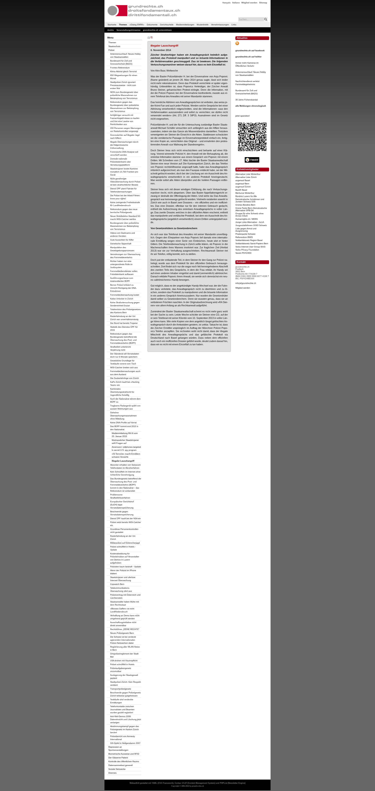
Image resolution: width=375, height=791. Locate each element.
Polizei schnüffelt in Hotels (122, 664)
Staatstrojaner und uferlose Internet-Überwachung (122, 579)
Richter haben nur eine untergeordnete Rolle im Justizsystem (121, 264)
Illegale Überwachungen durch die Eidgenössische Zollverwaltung (124, 145)
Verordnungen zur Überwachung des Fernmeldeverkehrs (125, 256)
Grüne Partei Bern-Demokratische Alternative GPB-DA (251, 209)
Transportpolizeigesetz (120, 689)
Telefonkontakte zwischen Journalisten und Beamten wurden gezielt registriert (122, 709)
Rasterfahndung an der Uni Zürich (122, 537)
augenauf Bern (242, 183)
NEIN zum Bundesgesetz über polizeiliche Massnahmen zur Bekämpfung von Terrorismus (124, 95)
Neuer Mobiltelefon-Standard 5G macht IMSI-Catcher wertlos (125, 217)
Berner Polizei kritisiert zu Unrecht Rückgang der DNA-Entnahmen (123, 288)
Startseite (112, 24)
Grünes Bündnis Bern (245, 205)
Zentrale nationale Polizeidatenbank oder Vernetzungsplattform (120, 162)
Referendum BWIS (244, 237)
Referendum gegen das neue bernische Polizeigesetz (123, 210)
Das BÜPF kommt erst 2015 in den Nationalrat (124, 428)
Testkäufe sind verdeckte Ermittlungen (121, 701)
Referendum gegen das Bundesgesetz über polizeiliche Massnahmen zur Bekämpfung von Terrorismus (124, 106)
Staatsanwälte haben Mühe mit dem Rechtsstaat (124, 603)
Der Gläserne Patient (118, 757)
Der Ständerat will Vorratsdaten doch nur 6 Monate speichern (124, 355)
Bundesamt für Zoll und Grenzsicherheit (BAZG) (121, 62)
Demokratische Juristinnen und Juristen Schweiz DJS (249, 200)
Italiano (236, 2)
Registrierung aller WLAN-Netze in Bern (125, 648)
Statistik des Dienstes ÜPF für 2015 (124, 328)
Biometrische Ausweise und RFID (123, 754)
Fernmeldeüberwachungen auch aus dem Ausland (125, 373)
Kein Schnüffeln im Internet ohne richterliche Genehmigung (125, 473)
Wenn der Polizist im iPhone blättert (123, 572)
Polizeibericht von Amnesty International (122, 737)
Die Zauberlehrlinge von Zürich (124, 378)
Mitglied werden (249, 2)
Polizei (111, 50)
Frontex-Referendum (120, 67)
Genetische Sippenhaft (120, 243)
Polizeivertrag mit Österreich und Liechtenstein (125, 596)
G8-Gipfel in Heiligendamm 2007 (125, 743)
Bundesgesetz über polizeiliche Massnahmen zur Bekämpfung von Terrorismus (124, 226)
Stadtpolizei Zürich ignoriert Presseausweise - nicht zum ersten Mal (123, 85)
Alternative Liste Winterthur (247, 174)
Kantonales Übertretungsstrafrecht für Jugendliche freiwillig (122, 392)
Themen (123, 24)
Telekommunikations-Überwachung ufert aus (121, 589)
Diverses (112, 773)
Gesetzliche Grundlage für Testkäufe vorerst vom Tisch (123, 362)
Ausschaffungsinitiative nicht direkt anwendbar (123, 624)
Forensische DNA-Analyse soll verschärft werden (124, 153)
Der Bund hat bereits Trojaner (124, 323)
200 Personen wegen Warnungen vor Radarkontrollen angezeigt (125, 129)
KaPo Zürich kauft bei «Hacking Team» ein (124, 383)
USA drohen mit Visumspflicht (123, 660)
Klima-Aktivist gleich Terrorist (123, 71)
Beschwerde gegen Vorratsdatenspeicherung (121, 513)
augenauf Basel (242, 180)
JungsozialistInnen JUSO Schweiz (251, 225)
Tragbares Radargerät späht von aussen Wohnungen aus (125, 407)
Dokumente (152, 24)
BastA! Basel (241, 190)
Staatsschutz (114, 46)
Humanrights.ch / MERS (246, 219)
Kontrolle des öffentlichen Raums (123, 761)
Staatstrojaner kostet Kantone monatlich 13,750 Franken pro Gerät (124, 171)
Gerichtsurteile (166, 24)
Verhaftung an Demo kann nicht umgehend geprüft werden (124, 617)
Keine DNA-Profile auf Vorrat (123, 422)
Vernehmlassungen (220, 24)
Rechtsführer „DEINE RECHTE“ (124, 629)
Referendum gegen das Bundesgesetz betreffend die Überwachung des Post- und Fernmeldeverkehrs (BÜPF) (123, 338)
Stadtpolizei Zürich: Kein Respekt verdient (125, 683)
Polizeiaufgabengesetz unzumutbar (120, 669)
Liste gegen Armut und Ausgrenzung (245, 229)
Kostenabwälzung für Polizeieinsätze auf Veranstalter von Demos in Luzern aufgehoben (124, 558)
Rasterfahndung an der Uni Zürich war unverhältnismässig (124, 317)
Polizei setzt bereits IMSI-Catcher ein (125, 523)
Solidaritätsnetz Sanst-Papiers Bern (251, 243)
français (227, 2)
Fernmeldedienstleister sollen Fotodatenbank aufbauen (123, 272)
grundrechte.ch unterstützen (157, 30)
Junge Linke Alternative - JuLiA (249, 222)
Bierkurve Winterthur (244, 193)
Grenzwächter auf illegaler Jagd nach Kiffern (125, 136)
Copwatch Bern (117, 584)
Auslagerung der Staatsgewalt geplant (124, 676)
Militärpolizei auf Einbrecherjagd (125, 543)
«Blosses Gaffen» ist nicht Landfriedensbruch (122, 610)
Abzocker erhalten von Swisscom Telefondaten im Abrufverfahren (125, 466)
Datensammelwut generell (120, 765)
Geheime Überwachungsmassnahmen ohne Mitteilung (123, 415)
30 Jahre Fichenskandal (246, 100)
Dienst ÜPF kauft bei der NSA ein (125, 518)
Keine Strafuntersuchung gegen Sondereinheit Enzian (125, 304)
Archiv (110, 30)
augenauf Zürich (243, 186)
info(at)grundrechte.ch (245, 283)
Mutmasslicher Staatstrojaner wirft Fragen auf (125, 441)
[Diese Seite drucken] (149, 38)
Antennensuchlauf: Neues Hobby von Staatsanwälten (125, 55)
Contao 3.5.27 (181, 783)
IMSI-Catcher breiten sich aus (124, 367)
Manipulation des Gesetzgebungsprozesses (122, 249)
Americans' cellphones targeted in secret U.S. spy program (126, 448)
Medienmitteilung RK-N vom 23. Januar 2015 (125, 434)
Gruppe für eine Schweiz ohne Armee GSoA (249, 214)
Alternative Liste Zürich (246, 177)
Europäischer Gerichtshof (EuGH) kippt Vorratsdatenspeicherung (122, 504)
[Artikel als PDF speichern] (151, 38)
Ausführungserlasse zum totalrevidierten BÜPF (121, 279)
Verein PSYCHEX (243, 253)
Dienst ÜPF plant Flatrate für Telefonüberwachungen (123, 190)
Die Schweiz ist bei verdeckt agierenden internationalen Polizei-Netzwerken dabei (123, 640)
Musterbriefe (202, 24)
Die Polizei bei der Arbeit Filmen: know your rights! (125, 197)
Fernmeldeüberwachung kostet (124, 295)
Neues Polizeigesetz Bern (122, 633)
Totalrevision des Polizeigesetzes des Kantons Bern (125, 311)
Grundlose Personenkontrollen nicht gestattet (124, 530)
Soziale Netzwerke (117, 769)
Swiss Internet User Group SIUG (250, 247)
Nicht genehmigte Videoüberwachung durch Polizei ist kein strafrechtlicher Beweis (125, 181)
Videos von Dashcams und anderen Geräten (122, 234)
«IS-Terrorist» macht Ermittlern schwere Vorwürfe (126, 455)
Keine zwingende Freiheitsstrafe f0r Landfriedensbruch (125, 204)
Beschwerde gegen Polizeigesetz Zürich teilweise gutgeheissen (125, 694)
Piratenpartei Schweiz (245, 234)
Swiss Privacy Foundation (247, 250)
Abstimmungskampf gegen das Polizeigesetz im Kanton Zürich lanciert (124, 729)
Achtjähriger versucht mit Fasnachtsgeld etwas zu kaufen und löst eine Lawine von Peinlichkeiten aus (124, 119)
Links (233, 24)
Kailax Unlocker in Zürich (121, 298)
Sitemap (263, 2)
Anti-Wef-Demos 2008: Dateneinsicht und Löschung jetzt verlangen (125, 719)
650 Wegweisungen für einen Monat (123, 76)
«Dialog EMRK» (136, 24)
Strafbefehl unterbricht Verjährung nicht (120, 348)
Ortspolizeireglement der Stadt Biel (124, 655)
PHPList (223, 783)
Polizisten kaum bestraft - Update (125, 566)
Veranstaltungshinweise (128, 30)
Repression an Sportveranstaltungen (118, 748)
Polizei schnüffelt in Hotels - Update (123, 548)
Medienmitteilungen (185, 24)
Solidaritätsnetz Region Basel (248, 240)
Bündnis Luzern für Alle (246, 196)
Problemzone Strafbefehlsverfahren (120, 496)
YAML (154, 783)
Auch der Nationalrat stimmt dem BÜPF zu (125, 400)
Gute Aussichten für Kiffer (122, 240)
